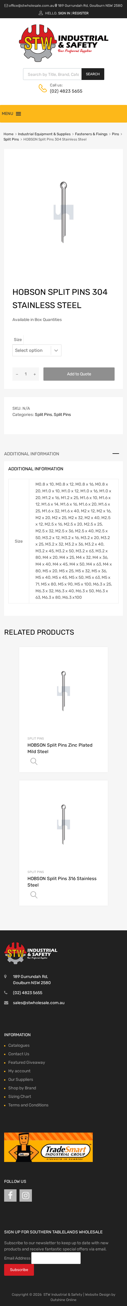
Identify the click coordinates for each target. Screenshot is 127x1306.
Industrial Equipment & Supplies (44, 134)
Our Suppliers (20, 1079)
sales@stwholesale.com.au (38, 1002)
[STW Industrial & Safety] (63, 60)
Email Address (17, 1257)
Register (80, 13)
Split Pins (11, 139)
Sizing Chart (19, 1096)
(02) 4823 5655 (64, 91)
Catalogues (19, 1045)
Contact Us (18, 1053)
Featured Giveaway (26, 1062)
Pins (115, 134)
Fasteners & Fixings (91, 134)
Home (9, 134)
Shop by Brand (22, 1088)
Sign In (64, 13)
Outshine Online (63, 1300)
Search (93, 74)
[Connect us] (10, 1195)
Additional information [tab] (31, 453)
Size (18, 339)
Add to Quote (79, 374)
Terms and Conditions (28, 1105)
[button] (7, 114)
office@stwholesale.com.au (31, 6)
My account (19, 1070)
